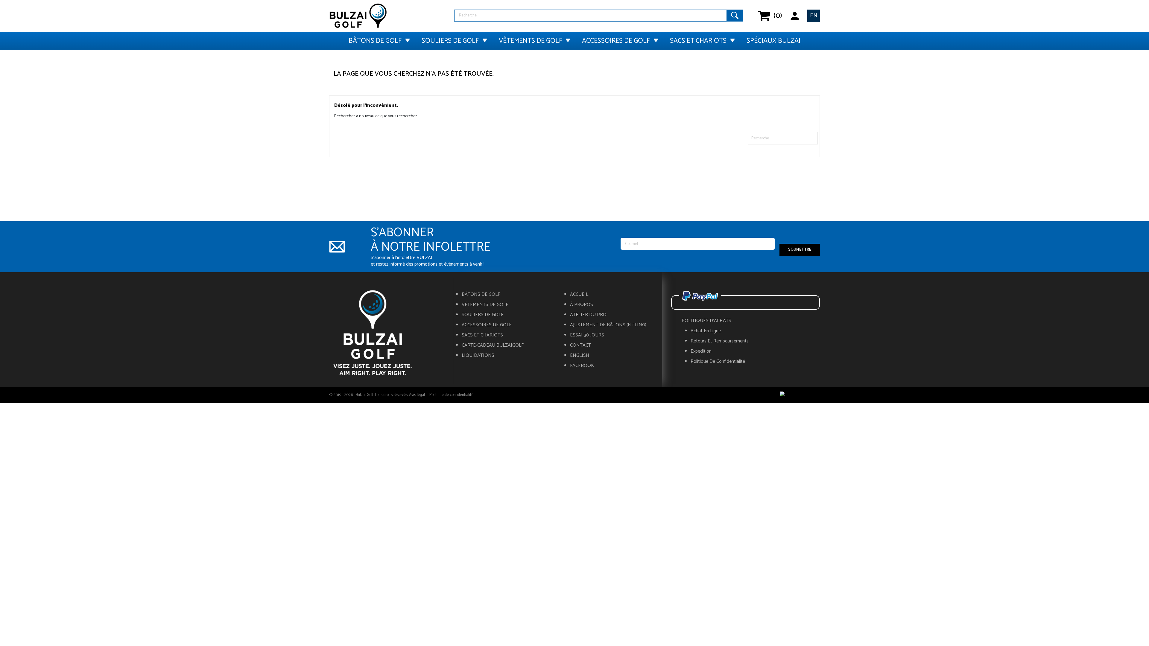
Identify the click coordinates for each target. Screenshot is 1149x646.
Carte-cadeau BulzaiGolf (493, 345)
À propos (581, 304)
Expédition (701, 351)
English (579, 355)
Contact (580, 345)
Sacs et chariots (698, 40)
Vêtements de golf (530, 40)
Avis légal (417, 395)
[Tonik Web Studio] (800, 395)
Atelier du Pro (588, 315)
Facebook (582, 365)
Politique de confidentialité (718, 361)
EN (813, 16)
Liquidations (478, 355)
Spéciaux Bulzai (773, 40)
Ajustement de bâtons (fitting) (608, 325)
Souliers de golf (450, 40)
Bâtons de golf (375, 40)
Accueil (579, 294)
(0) (773, 16)
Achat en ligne (706, 331)
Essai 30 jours (587, 335)
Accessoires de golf (616, 40)
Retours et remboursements (720, 341)
